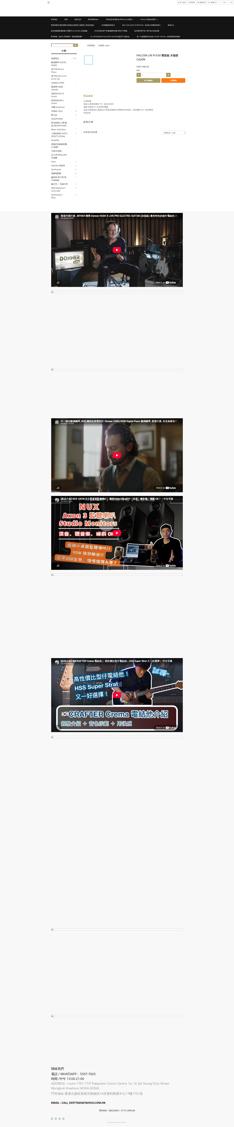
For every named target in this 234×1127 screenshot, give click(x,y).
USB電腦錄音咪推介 (108, 25)
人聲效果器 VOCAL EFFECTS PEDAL (59, 135)
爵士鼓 (54, 115)
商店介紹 (78, 19)
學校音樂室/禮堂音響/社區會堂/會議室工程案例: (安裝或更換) (72, 25)
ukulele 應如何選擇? (148, 19)
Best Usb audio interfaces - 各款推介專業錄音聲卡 (141, 25)
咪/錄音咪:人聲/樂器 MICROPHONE (59, 124)
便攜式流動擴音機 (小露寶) (59, 145)
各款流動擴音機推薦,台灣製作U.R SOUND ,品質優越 (69, 31)
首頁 (66, 19)
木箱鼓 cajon (57, 111)
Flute (53, 161)
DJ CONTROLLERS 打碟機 (59, 156)
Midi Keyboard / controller (58, 189)
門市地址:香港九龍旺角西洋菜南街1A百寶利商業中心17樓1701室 (97, 1093)
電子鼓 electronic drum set (59, 77)
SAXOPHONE (57, 118)
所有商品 (54, 19)
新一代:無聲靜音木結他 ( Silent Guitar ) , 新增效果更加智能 (158, 36)
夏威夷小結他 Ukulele (57, 88)
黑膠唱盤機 (56, 173)
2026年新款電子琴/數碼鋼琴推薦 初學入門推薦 (110, 31)
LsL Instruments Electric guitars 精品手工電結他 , (110, 36)
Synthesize (56, 169)
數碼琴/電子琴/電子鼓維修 (58, 179)
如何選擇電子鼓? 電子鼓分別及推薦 (146, 31)
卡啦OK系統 (56, 151)
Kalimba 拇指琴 (58, 165)
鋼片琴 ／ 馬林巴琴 (59, 184)
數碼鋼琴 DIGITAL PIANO (58, 64)
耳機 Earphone (58, 107)
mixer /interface (58, 129)
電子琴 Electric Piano (57, 70)
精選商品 (55, 58)
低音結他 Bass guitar (57, 102)
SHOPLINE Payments (121, 1122)
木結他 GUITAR (57, 82)
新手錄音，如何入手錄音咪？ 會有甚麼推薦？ (67, 36)
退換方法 (171, 25)
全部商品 (91, 45)
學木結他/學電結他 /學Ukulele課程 (119, 19)
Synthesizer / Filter (57, 196)
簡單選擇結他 (93, 19)
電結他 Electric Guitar (57, 95)
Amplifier (55, 140)
